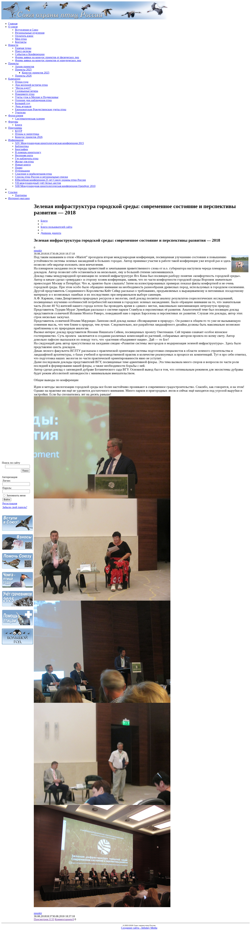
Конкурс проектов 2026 (29, 137)
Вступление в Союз (26, 29)
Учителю (20, 112)
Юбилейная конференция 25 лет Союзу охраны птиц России (50, 179)
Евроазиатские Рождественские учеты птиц (40, 109)
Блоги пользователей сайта (56, 226)
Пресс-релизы (23, 51)
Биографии (21, 149)
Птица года (21, 81)
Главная (12, 23)
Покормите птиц (24, 94)
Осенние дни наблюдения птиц (33, 100)
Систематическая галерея (30, 118)
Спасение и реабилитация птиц (33, 173)
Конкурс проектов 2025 (35, 72)
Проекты (13, 63)
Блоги (18, 124)
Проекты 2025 (23, 69)
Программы (15, 127)
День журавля (23, 106)
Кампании (14, 78)
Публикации (22, 170)
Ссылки (12, 192)
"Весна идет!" (23, 88)
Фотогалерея (15, 115)
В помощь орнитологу (28, 152)
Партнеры (21, 195)
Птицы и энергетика (27, 133)
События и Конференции (30, 54)
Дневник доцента (51, 233)
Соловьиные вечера (26, 91)
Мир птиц (21, 38)
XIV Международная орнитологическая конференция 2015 (49, 143)
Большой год (22, 103)
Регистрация (9, 503)
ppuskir (38, 250)
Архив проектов (24, 66)
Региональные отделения (29, 32)
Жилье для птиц (24, 161)
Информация (15, 140)
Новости (13, 45)
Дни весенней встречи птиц (31, 84)
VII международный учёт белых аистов (38, 183)
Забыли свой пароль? (14, 507)
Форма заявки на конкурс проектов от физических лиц (47, 57)
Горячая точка (23, 48)
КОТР (18, 130)
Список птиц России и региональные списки (41, 176)
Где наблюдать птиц (26, 158)
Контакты (20, 42)
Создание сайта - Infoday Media (139, 927)
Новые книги (23, 164)
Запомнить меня (15, 495)
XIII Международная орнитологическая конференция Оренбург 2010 (55, 186)
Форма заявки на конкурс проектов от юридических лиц (48, 60)
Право (18, 167)
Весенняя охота (24, 155)
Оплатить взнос (24, 35)
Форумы (13, 121)
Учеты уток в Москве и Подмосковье (36, 97)
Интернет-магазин (19, 198)
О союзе (13, 26)
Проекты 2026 (23, 75)
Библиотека (22, 146)
